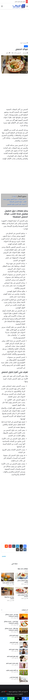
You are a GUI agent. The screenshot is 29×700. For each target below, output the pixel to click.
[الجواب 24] (19, 6)
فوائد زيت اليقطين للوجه (8, 583)
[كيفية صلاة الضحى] (23, 679)
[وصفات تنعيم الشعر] (23, 651)
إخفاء (14, 196)
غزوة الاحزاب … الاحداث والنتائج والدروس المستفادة (11, 622)
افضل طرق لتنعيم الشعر (20, 1)
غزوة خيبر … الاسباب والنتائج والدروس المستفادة (11, 615)
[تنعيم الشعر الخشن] (23, 638)
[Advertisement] (14, 25)
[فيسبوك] (24, 546)
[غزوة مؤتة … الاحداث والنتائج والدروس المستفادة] (23, 631)
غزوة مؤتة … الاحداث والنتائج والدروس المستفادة (11, 629)
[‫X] (21, 546)
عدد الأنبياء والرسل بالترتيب (12, 670)
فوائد (21, 42)
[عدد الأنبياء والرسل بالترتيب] (23, 672)
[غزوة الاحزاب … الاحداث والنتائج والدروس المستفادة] (23, 624)
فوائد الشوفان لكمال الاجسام (23, 596)
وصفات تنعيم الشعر (13, 649)
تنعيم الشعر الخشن (13, 635)
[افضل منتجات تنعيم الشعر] (23, 665)
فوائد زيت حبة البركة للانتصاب (9, 598)
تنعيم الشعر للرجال (14, 642)
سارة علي (25, 52)
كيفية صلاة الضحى (14, 677)
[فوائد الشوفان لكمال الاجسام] (21, 590)
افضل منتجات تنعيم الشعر (12, 663)
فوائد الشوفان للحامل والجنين (22, 581)
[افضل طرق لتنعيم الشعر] (23, 658)
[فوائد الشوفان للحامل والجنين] (21, 576)
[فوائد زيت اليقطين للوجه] (7, 577)
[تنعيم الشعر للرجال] (23, 644)
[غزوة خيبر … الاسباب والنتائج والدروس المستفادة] (23, 617)
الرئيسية (25, 42)
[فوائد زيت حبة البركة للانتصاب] (7, 591)
